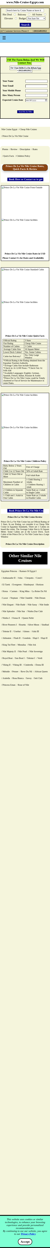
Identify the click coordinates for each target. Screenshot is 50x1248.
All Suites (37, 14)
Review (14, 149)
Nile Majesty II (9, 651)
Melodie (6, 671)
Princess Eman (8, 685)
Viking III (17, 665)
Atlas (20, 578)
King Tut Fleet (8, 645)
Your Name (7, 81)
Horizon (39, 584)
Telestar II (6, 631)
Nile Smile (44, 604)
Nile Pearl (22, 651)
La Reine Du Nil (39, 591)
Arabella (6, 678)
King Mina (24, 591)
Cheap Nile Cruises (28, 129)
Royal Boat (7, 658)
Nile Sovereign (36, 651)
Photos (5, 149)
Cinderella (28, 665)
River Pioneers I (9, 625)
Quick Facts (8, 156)
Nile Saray (32, 604)
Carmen (13, 591)
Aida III (35, 631)
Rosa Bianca (18, 678)
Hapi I (36, 638)
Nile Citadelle (26, 598)
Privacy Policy (28, 1234)
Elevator (9, 18)
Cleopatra (29, 578)
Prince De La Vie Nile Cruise (15, 136)
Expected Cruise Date (12, 100)
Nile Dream (40, 598)
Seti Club (38, 678)
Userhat (17, 631)
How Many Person (11, 95)
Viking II (6, 665)
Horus (5, 591)
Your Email (7, 86)
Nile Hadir (20, 604)
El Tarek (6, 584)
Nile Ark (32, 645)
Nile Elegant (7, 604)
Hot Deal (7, 14)
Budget (23, 18)
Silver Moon (33, 625)
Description (25, 149)
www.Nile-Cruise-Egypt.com (25, 2)
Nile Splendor (8, 611)
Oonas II (16, 618)
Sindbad (45, 625)
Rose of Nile (23, 685)
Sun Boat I (19, 658)
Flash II (17, 638)
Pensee (15, 671)
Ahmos (26, 631)
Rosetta (22, 625)
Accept (25, 1241)
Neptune (14, 598)
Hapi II (44, 638)
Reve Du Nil (26, 671)
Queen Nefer (28, 618)
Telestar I (31, 658)
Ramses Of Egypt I (28, 571)
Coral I (39, 578)
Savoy (29, 678)
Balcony (22, 14)
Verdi (40, 658)
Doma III (40, 665)
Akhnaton (6, 638)
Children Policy (23, 156)
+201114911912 (39, 31)
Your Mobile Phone (11, 90)
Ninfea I (6, 618)
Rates (35, 149)
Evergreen (17, 584)
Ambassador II (8, 578)
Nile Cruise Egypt (9, 129)
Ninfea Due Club (35, 611)
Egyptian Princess (9, 571)
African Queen (41, 671)
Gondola (27, 638)
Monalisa (22, 645)
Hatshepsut (29, 584)
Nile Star (21, 611)
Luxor (5, 598)
